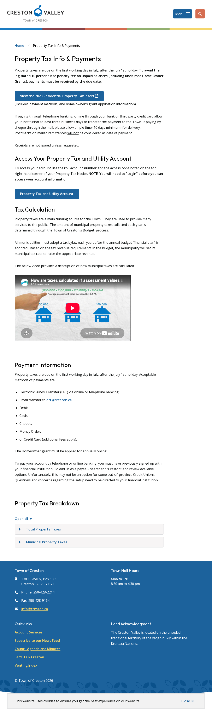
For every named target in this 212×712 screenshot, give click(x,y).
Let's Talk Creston (29, 657)
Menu (179, 14)
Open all (21, 518)
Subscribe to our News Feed (37, 640)
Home (19, 45)
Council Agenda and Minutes (37, 649)
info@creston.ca (34, 609)
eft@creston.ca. (59, 400)
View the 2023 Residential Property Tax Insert (57, 96)
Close (185, 701)
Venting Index (26, 665)
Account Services (28, 632)
